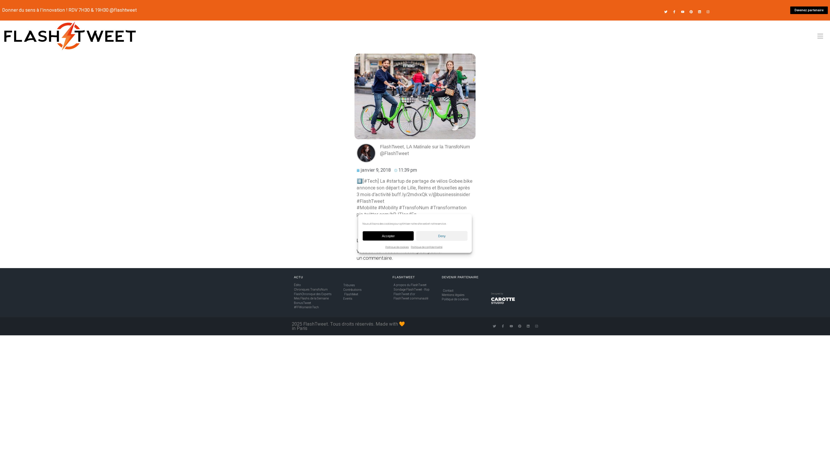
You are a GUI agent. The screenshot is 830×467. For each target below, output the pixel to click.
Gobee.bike (460, 181)
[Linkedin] (699, 11)
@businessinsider (451, 194)
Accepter (388, 236)
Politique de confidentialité (426, 247)
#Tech (371, 181)
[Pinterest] (691, 11)
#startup (395, 181)
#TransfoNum (414, 207)
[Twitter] (665, 11)
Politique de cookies (397, 247)
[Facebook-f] (674, 11)
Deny (442, 236)
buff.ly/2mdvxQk (410, 194)
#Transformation (448, 207)
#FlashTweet (370, 201)
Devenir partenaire (460, 277)
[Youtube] (682, 11)
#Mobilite (367, 207)
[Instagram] (708, 11)
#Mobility (388, 207)
